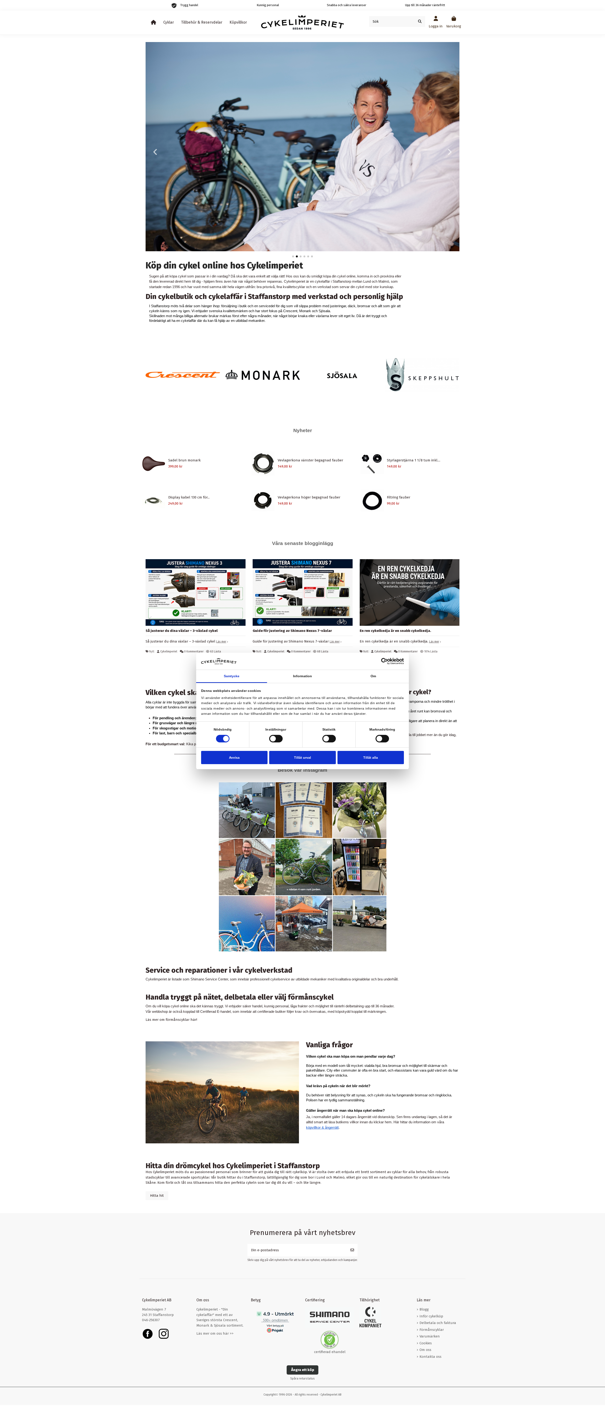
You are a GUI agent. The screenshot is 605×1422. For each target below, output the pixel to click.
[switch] (276, 738)
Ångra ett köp (302, 1370)
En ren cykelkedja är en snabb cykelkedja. (395, 631)
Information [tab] (302, 676)
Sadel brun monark (184, 460)
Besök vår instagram (302, 770)
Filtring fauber (398, 497)
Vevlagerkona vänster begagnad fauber (310, 460)
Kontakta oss (430, 1356)
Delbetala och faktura (437, 1323)
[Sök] (420, 21)
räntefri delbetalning (349, 1006)
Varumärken (429, 1336)
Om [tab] (373, 676)
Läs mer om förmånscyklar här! (171, 1020)
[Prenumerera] (352, 1250)
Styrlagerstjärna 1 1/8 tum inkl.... (413, 460)
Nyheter (302, 430)
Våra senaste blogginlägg (302, 543)
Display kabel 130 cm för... (189, 497)
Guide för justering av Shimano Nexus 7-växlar (292, 631)
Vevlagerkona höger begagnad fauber (309, 497)
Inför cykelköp (431, 1316)
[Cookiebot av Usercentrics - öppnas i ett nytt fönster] (383, 661)
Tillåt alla (370, 757)
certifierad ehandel (330, 1352)
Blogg (424, 1309)
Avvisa (234, 757)
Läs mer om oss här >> (214, 1333)
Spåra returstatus (302, 1378)
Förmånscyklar (431, 1330)
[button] (293, 256)
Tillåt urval (302, 757)
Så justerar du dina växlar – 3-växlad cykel (182, 631)
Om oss (425, 1350)
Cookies (425, 1343)
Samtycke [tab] (232, 676)
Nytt (151, 651)
